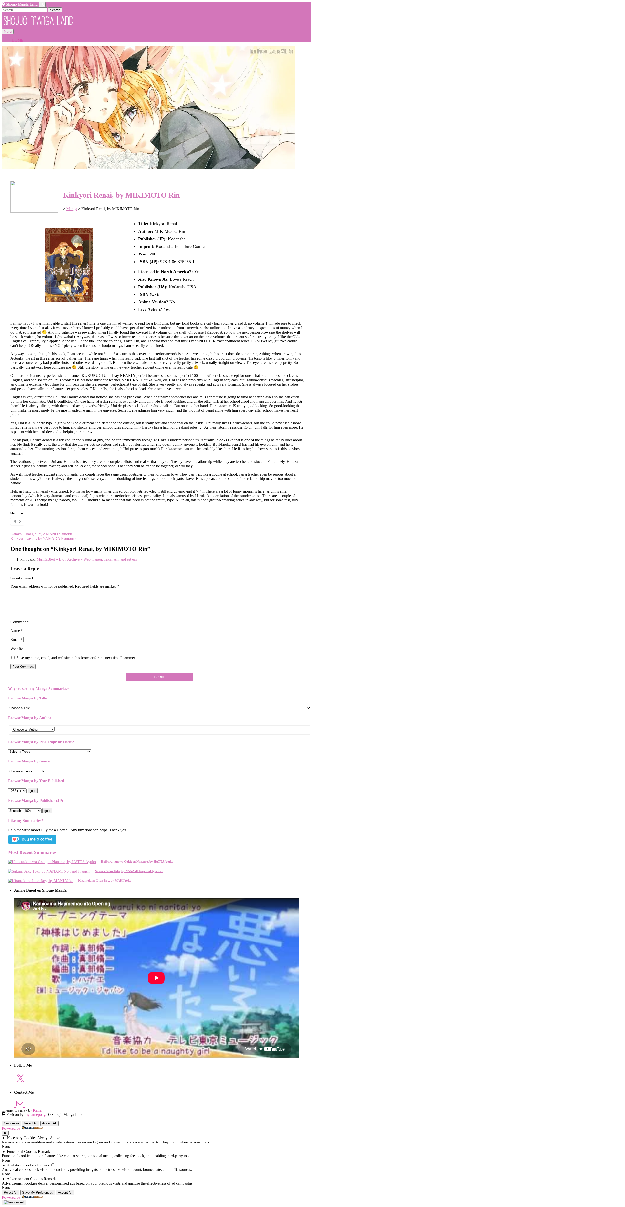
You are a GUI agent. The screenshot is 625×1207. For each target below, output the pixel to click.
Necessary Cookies (21, 1138)
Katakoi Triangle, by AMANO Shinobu (41, 534)
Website (16, 648)
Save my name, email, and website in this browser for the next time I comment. (77, 658)
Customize (11, 1123)
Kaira (37, 1110)
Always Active (48, 1138)
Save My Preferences (37, 1192)
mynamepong (35, 1114)
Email (16, 639)
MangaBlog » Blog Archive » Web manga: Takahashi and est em (87, 559)
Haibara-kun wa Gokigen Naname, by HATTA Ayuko (137, 861)
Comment (19, 622)
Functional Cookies (22, 1151)
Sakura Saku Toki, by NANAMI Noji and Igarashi (129, 871)
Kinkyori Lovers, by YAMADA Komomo (43, 538)
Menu (8, 31)
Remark (44, 1151)
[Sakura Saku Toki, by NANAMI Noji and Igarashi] (49, 871)
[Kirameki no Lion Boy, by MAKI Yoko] (40, 881)
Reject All (30, 1123)
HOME (17, 40)
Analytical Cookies (21, 1165)
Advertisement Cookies (25, 1179)
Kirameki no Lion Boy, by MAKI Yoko (104, 880)
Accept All (49, 1123)
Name (16, 630)
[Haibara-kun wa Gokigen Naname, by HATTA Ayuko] (52, 862)
